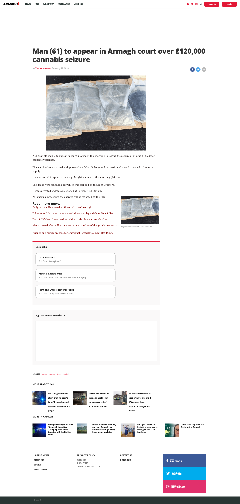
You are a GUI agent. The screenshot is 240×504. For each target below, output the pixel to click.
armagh (45, 374)
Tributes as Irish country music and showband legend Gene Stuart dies (72, 213)
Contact (125, 460)
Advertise (126, 455)
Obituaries (64, 4)
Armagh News (55, 374)
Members (78, 4)
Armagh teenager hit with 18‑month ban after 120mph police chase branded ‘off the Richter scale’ (60, 429)
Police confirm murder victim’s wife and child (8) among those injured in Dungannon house (140, 402)
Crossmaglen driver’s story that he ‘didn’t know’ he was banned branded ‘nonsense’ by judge (59, 402)
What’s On (48, 4)
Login (229, 4)
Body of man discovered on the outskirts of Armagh (62, 207)
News (28, 4)
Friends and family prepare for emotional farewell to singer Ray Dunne (73, 233)
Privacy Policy (86, 455)
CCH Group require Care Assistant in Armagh (192, 425)
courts (65, 374)
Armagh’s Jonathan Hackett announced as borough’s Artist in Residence (147, 428)
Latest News (41, 455)
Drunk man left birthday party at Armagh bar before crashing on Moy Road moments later (104, 428)
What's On (40, 469)
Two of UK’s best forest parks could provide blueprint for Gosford (70, 219)
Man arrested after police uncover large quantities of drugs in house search (75, 225)
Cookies (81, 460)
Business (39, 460)
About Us (82, 463)
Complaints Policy (88, 466)
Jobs (37, 4)
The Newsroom (43, 68)
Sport (37, 465)
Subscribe (212, 4)
